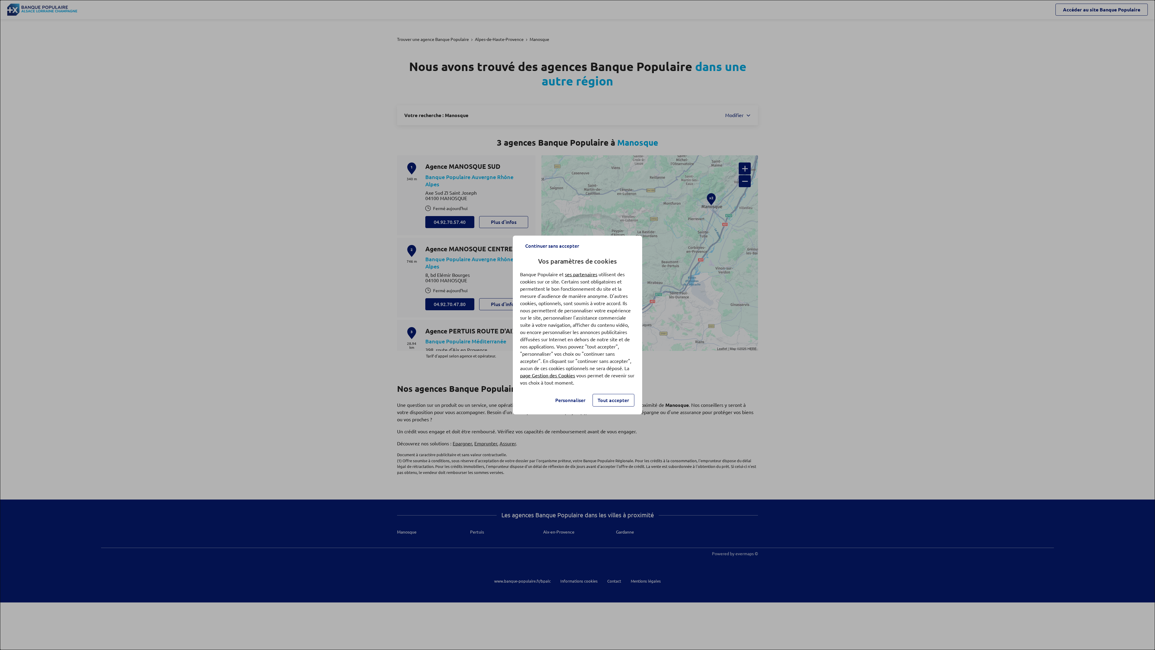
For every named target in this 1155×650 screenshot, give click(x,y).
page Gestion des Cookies (547, 375)
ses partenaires (581, 274)
